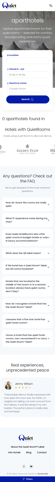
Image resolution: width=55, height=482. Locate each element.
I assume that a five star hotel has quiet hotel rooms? (25, 321)
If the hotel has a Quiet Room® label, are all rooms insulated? (26, 267)
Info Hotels (14, 452)
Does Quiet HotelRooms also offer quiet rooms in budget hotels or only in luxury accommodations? (27, 237)
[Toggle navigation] (51, 5)
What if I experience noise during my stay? (27, 220)
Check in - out (16, 69)
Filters (29, 479)
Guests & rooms (18, 83)
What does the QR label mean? (23, 253)
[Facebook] (23, 466)
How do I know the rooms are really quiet (26, 204)
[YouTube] (31, 466)
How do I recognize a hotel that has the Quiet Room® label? (26, 305)
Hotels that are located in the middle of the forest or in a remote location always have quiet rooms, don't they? (26, 286)
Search (25, 99)
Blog (28, 452)
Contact (42, 452)
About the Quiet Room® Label (27, 446)
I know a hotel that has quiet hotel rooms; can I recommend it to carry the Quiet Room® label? (26, 338)
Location (14, 55)
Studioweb (43, 473)
